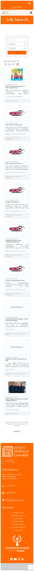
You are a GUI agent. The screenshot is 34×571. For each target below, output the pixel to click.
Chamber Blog (18, 524)
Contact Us (18, 530)
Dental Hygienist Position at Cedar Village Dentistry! (17, 399)
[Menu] (29, 3)
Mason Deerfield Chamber (12, 474)
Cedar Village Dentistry (12, 409)
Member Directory (18, 516)
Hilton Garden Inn (11, 329)
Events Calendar (23, 422)
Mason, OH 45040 (9, 478)
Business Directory (11, 422)
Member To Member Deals (15, 424)
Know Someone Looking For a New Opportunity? (15, 87)
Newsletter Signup (18, 527)
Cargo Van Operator (12, 202)
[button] (6, 64)
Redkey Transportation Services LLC (16, 134)
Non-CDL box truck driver (14, 125)
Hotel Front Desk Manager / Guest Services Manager (17, 319)
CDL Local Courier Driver (14, 163)
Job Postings (18, 518)
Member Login (18, 513)
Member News (18, 521)
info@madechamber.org (14, 500)
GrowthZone (22, 567)
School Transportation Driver (15, 280)
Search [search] (17, 52)
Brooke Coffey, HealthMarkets (14, 96)
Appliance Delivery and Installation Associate (13, 241)
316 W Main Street (9, 476)
